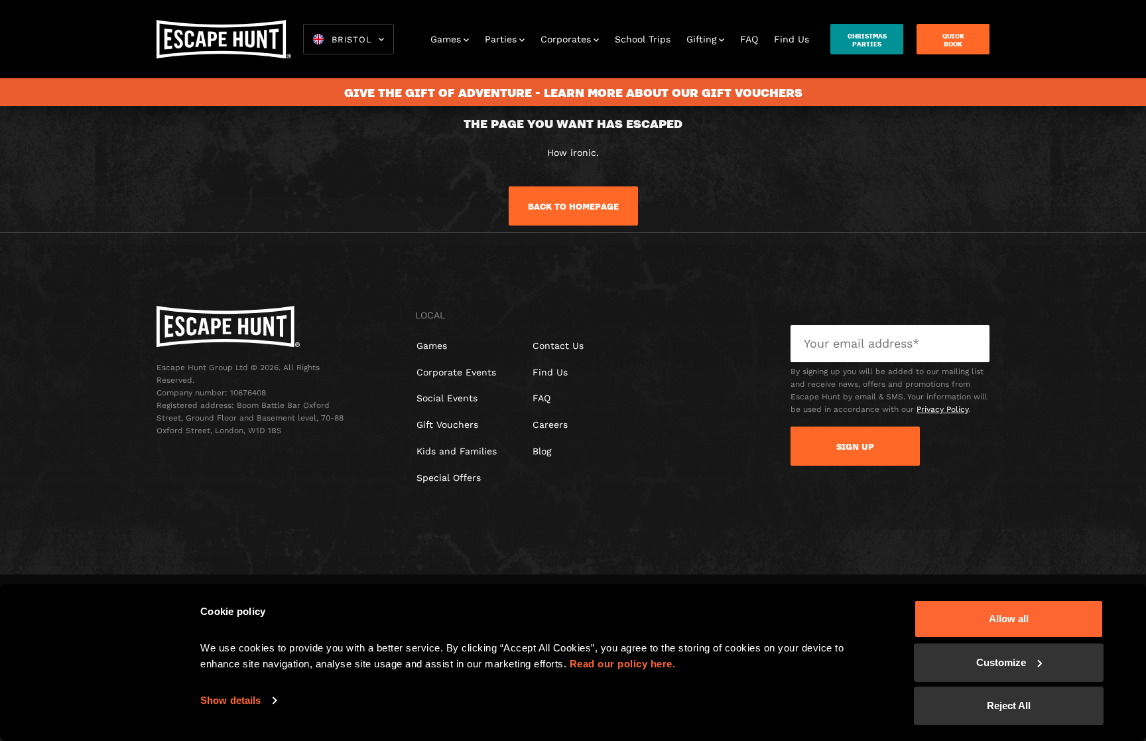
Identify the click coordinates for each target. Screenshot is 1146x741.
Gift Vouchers (447, 424)
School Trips (642, 39)
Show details (230, 700)
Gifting (701, 39)
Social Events (447, 398)
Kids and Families (456, 451)
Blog (542, 451)
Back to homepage (573, 206)
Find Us (791, 39)
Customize (1001, 662)
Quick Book (953, 39)
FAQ (749, 39)
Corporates (566, 39)
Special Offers (448, 477)
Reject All (1009, 705)
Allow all (1009, 618)
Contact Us (558, 345)
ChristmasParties (867, 39)
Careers (550, 424)
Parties (501, 39)
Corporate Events (456, 372)
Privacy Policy (942, 409)
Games (445, 39)
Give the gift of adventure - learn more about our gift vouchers (573, 92)
